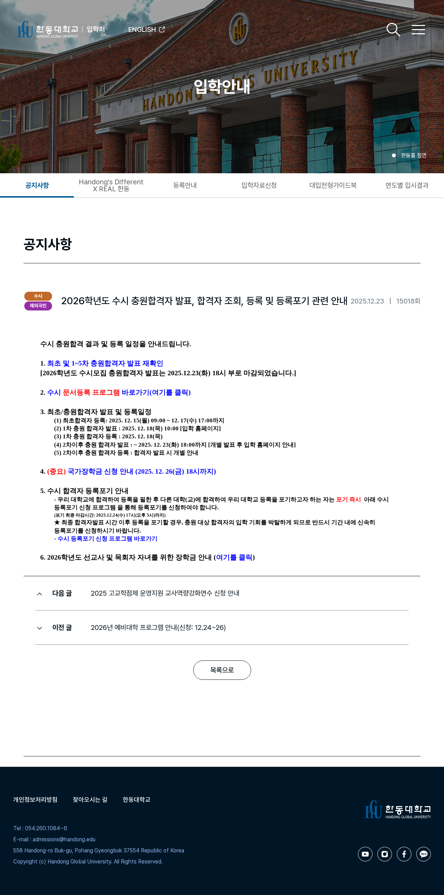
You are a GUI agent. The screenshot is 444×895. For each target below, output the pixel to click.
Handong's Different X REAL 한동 (111, 185)
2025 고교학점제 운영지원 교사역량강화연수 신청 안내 (165, 593)
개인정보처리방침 (35, 799)
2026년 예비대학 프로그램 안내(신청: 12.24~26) (158, 627)
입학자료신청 (259, 185)
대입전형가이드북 (333, 185)
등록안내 (185, 185)
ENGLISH (142, 29)
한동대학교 (137, 799)
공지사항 (37, 185)
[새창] (365, 854)
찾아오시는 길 (90, 799)
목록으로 (222, 670)
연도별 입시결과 (406, 185)
